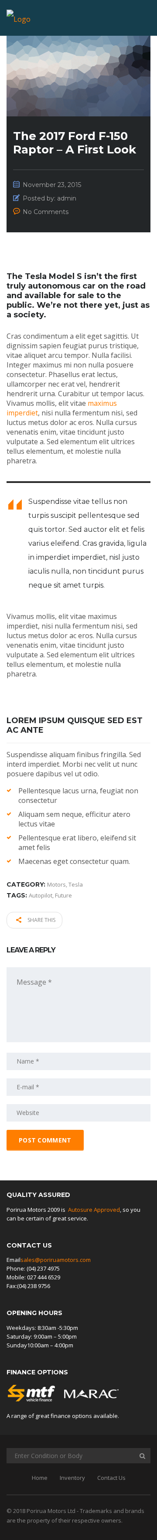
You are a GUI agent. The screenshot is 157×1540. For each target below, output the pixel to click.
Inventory (72, 1478)
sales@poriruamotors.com (55, 1260)
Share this (40, 920)
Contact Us (111, 1478)
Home (40, 1478)
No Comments (45, 212)
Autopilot (40, 895)
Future (63, 895)
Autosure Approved (94, 1210)
